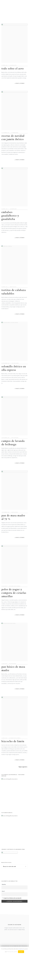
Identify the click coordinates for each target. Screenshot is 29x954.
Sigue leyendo (20, 83)
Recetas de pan (14, 512)
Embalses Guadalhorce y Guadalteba (10, 215)
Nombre (4, 884)
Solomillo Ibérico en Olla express (13, 368)
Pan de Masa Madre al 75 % (13, 517)
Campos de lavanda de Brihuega (13, 442)
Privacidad (24, 946)
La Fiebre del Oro (16, 946)
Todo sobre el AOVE (12, 68)
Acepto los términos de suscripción (12, 898)
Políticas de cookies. (12, 951)
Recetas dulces (13, 286)
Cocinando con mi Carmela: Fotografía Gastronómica (14, 9)
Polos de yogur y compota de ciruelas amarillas (13, 593)
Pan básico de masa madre (13, 668)
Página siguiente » (23, 767)
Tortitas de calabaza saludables (13, 291)
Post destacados (15, 363)
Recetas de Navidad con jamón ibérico (12, 137)
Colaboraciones (13, 65)
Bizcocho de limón (12, 741)
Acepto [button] (21, 951)
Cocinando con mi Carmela (14, 586)
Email (3, 891)
